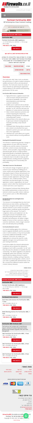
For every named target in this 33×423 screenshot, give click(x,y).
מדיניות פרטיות (7, 371)
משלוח (30, 374)
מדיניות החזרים (28, 371)
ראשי (30, 369)
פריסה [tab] (28, 70)
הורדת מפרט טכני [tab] (25, 73)
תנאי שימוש (19, 371)
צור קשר (19, 369)
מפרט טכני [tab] (8, 66)
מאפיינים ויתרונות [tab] (18, 66)
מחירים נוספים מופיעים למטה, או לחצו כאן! (16, 53)
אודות (20, 374)
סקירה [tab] (28, 66)
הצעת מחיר (6, 45)
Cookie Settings (16, 420)
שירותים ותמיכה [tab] (19, 70)
